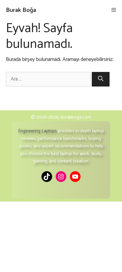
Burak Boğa (21, 10)
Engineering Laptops (37, 131)
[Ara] (101, 79)
